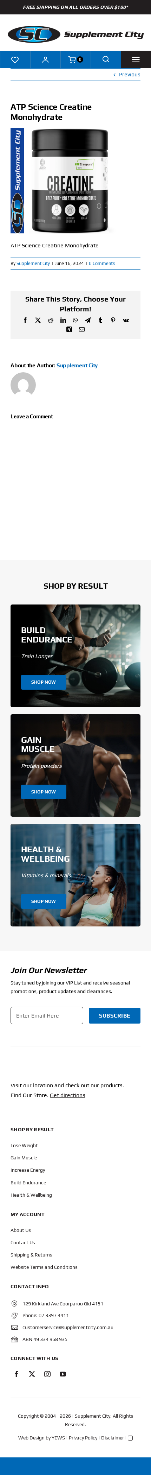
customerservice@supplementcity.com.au (67, 1327)
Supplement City (33, 263)
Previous (129, 74)
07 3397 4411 (54, 1315)
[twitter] (32, 1374)
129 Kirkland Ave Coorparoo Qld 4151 (62, 1303)
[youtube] (63, 1374)
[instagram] (47, 1374)
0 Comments (102, 263)
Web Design (31, 1438)
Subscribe (114, 1015)
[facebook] (16, 1374)
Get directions (67, 1095)
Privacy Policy (83, 1438)
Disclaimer (112, 1438)
